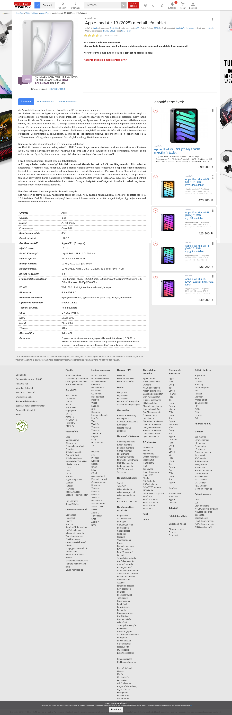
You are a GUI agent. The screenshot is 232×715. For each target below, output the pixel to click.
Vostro (94, 403)
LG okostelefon (150, 403)
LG (170, 455)
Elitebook (95, 461)
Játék (145, 514)
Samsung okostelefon (153, 394)
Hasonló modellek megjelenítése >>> (105, 59)
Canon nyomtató (124, 451)
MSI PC (69, 414)
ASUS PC (70, 417)
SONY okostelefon (151, 397)
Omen (94, 467)
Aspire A (95, 522)
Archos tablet (201, 400)
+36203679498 (57, 89)
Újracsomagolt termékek (77, 378)
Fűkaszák (121, 610)
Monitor (199, 431)
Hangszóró (122, 392)
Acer (197, 412)
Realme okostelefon (152, 430)
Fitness (172, 532)
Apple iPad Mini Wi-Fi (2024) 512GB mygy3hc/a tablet (197, 248)
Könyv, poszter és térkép (77, 548)
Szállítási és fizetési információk (30, 406)
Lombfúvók (122, 604)
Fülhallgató (122, 398)
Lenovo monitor (202, 440)
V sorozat (95, 430)
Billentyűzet (71, 443)
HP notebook (97, 442)
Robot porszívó (124, 419)
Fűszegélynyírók (125, 595)
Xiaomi (172, 409)
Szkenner (121, 472)
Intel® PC (70, 426)
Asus (197, 378)
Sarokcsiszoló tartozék (127, 573)
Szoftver (173, 488)
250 (93, 455)
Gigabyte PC (71, 411)
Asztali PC (71, 390)
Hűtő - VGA (148, 475)
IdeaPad (95, 418)
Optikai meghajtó (151, 457)
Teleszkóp (70, 518)
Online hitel (21, 375)
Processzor (148, 447)
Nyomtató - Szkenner (128, 436)
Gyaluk (124, 671)
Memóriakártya (72, 440)
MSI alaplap (148, 490)
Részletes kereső (133, 5)
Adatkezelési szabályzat (27, 401)
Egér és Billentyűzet (75, 446)
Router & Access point (127, 501)
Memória (147, 451)
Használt (121, 375)
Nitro (93, 525)
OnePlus (173, 440)
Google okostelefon (152, 427)
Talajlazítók (122, 598)
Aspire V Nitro (98, 506)
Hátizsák (70, 476)
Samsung (173, 424)
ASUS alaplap (150, 481)
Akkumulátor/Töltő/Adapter (207, 509)
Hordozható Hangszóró (128, 401)
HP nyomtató (123, 454)
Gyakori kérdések (24, 397)
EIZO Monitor (201, 480)
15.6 (68, 470)
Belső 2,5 (147, 496)
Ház (145, 466)
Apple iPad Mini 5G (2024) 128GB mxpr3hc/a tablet (199, 281)
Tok (170, 388)
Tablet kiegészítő (202, 387)
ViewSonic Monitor (203, 489)
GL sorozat (96, 394)
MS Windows (175, 493)
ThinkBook (96, 433)
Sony (171, 470)
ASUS (197, 409)
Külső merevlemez (74, 458)
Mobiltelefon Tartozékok (76, 461)
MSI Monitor (200, 483)
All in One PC (72, 395)
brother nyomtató (125, 466)
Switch (94, 510)
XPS (93, 409)
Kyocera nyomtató (125, 457)
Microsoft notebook (100, 378)
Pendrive (70, 449)
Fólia (171, 382)
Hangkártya (148, 463)
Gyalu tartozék (123, 580)
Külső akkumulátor (74, 452)
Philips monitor (201, 461)
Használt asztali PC (126, 378)
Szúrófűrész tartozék (126, 558)
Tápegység (148, 469)
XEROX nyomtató (125, 469)
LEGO (146, 519)
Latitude (95, 406)
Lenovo (198, 381)
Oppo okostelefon (151, 436)
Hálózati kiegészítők (126, 492)
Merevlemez (148, 454)
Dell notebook (97, 397)
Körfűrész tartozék (125, 561)
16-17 (68, 473)
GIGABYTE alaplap (152, 487)
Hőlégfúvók (122, 692)
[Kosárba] (155, 111)
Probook (95, 458)
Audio (120, 387)
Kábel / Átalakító (74, 492)
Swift (93, 519)
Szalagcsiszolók (124, 659)
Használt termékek (74, 384)
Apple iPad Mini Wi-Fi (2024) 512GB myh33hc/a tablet (197, 215)
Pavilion (95, 452)
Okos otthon (123, 410)
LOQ (93, 439)
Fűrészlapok (124, 528)
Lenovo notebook (99, 415)
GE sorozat (97, 391)
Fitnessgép (174, 535)
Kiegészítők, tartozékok (76, 527)
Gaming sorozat (99, 482)
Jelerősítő (121, 486)
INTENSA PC (72, 420)
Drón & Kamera (203, 494)
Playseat (70, 489)
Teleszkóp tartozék (74, 536)
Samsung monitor (203, 452)
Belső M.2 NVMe (151, 502)
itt (191, 705)
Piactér (69, 370)
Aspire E (95, 513)
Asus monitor (201, 455)
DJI (196, 503)
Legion (94, 436)
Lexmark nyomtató (125, 448)
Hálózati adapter (124, 489)
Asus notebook (98, 476)
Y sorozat (95, 427)
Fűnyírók (121, 592)
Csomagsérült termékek (76, 381)
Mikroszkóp (71, 515)
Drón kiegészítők (202, 506)
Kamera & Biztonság (126, 415)
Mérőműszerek (124, 683)
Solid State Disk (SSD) (153, 493)
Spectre (95, 464)
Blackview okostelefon (153, 421)
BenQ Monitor (201, 464)
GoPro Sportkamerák (204, 524)
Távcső (69, 521)
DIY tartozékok (124, 549)
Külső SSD (148, 509)
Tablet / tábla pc (203, 370)
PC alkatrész (149, 442)
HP (196, 391)
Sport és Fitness (177, 524)
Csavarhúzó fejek (126, 525)
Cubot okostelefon (151, 433)
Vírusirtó (172, 502)
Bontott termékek (73, 375)
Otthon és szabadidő (76, 509)
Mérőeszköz (71, 551)
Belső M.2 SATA (150, 499)
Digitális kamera (73, 539)
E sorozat (95, 494)
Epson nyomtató (124, 445)
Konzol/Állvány (72, 504)
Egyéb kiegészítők (74, 480)
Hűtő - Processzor (151, 472)
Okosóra (147, 385)
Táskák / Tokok (72, 464)
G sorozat (95, 412)
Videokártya (148, 460)
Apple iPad (200, 375)
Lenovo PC (71, 398)
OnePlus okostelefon (152, 412)
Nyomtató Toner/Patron (127, 460)
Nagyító (69, 524)
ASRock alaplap (151, 484)
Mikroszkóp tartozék (75, 533)
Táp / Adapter (72, 501)
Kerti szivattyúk (124, 619)
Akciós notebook (99, 375)
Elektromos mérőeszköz (77, 561)
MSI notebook (97, 387)
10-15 (68, 467)
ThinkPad (95, 424)
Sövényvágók (125, 601)
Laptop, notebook (100, 370)
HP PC (69, 404)
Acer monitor (200, 446)
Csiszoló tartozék (125, 564)
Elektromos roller (176, 529)
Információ (76, 8)
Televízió (173, 508)
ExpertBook (96, 500)
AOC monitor (201, 458)
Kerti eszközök (124, 589)
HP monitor (200, 443)
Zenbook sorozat (99, 479)
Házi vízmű (122, 622)
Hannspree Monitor (203, 470)
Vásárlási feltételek (24, 388)
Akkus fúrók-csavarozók (128, 634)
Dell (196, 418)
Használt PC (71, 407)
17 (92, 449)
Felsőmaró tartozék (126, 576)
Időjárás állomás (73, 530)
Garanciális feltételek (25, 410)
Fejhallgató (122, 395)
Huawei (172, 394)
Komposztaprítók (125, 613)
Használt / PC (124, 370)
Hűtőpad (70, 486)
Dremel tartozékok (127, 546)
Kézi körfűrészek (126, 668)
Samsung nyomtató (126, 442)
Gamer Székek (72, 455)
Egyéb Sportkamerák (205, 521)
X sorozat (95, 488)
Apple (171, 379)
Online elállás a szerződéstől (29, 379)
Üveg (171, 385)
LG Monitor (200, 449)
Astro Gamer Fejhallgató (128, 404)
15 (92, 445)
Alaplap (146, 478)
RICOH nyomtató (125, 463)
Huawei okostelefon (152, 400)
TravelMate (97, 516)
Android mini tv (203, 423)
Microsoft (199, 397)
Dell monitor (200, 437)
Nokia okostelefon (151, 382)
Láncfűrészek (125, 607)
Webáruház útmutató (25, 392)
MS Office (173, 496)
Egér (68, 437)
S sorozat (95, 497)
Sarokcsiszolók (125, 644)
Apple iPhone (149, 379)
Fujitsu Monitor (201, 476)
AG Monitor (200, 467)
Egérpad (70, 483)
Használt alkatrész (125, 381)
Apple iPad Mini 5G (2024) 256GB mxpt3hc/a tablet (177, 151)
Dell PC (69, 401)
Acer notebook (98, 503)
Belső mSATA (149, 505)
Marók (122, 674)
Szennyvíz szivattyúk (126, 625)
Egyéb (172, 391)
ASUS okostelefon (151, 388)
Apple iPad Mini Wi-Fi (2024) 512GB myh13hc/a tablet (197, 182)
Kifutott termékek (178, 516)
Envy (93, 470)
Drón (197, 500)
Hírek (18, 414)
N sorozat (95, 485)
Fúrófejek (123, 522)
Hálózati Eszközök (127, 478)
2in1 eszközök (201, 403)
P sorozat (95, 491)
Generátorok (123, 699)
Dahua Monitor (201, 473)
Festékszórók (123, 695)
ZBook (94, 473)
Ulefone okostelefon (152, 424)
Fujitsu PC (70, 423)
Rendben (116, 709)
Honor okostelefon (151, 409)
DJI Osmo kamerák (204, 527)
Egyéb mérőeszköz (74, 570)
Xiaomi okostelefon (152, 391)
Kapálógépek (123, 616)
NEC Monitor (201, 486)
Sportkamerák (201, 518)
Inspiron (95, 400)
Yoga (93, 421)
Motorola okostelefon (152, 406)
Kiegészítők (72, 431)
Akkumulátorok (125, 519)
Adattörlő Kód (22, 384)
